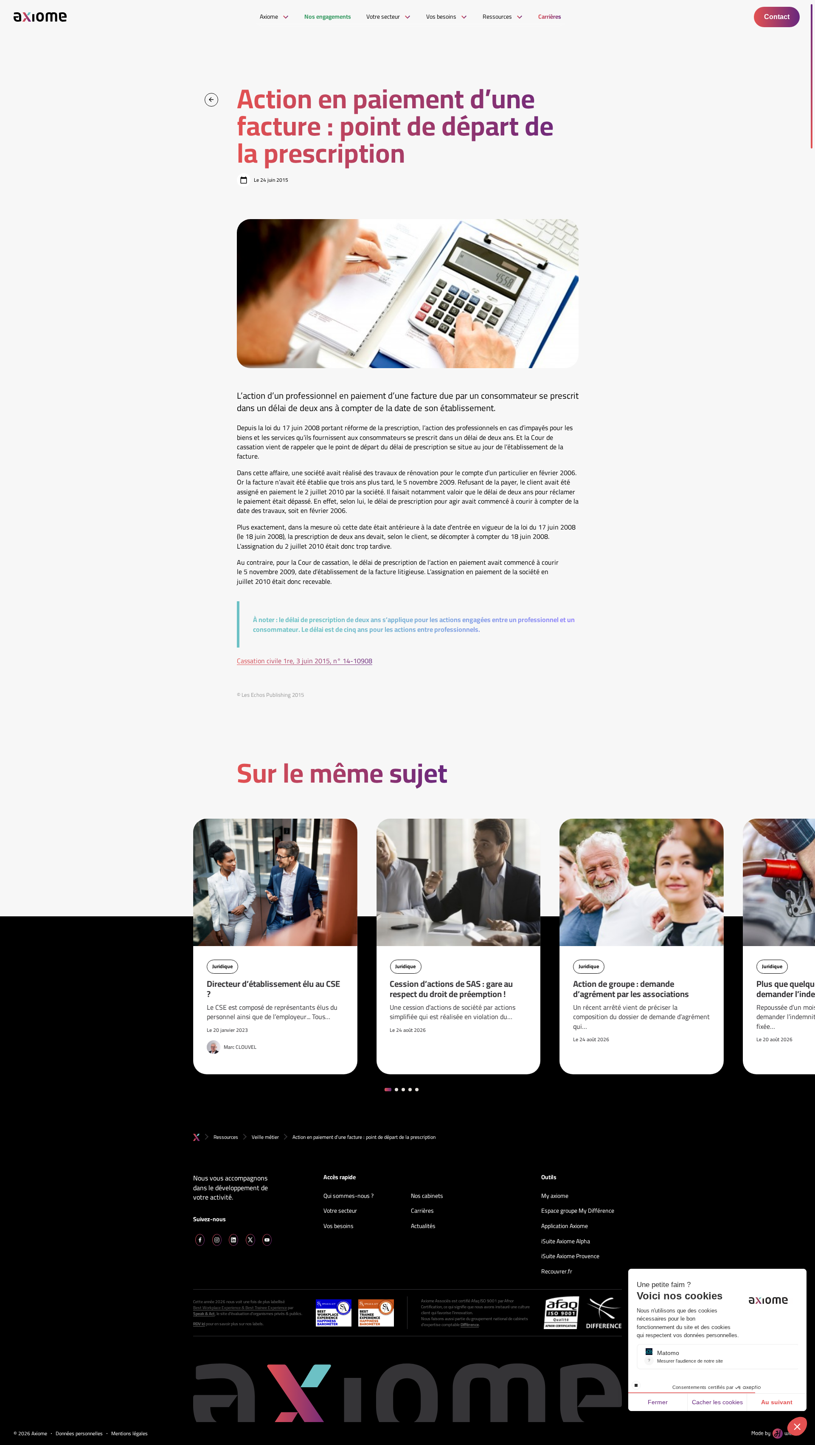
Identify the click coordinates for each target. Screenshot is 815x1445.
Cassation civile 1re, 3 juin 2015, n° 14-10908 (304, 660)
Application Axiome (564, 1226)
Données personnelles (79, 1433)
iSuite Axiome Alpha (565, 1241)
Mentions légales (129, 1433)
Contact (777, 16)
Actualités (423, 1226)
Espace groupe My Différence (577, 1211)
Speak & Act (204, 1314)
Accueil (196, 1137)
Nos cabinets (427, 1196)
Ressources (226, 1137)
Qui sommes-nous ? (348, 1196)
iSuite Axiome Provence (570, 1256)
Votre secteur (340, 1211)
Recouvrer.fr (556, 1272)
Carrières (422, 1211)
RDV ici (199, 1324)
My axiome (554, 1196)
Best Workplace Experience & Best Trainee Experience (240, 1308)
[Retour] (211, 100)
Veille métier (265, 1137)
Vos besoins (338, 1226)
